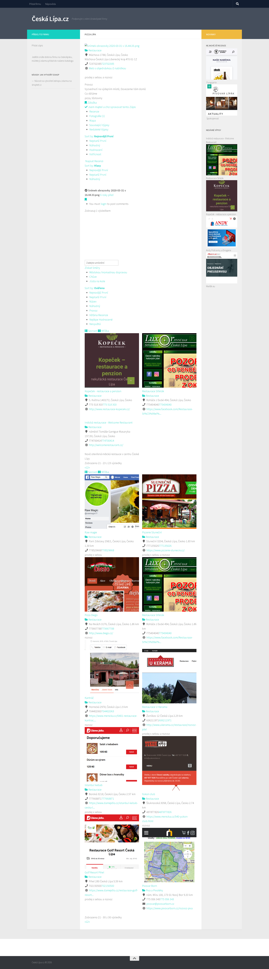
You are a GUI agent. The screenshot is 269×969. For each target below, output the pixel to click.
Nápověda (50, 3)
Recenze (94, 111)
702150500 (107, 886)
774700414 (107, 440)
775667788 (107, 628)
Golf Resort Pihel (94, 872)
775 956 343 (167, 899)
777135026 (165, 546)
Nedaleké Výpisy (98, 129)
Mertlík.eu (210, 286)
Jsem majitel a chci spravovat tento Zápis (111, 107)
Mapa (92, 120)
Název (93, 301)
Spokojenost (213, 118)
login (103, 204)
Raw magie (91, 532)
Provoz (93, 310)
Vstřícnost (95, 154)
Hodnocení (95, 150)
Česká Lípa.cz (50, 19)
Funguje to (212, 82)
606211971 (165, 720)
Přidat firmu (35, 3)
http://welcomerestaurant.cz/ (106, 445)
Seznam (92, 331)
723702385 (107, 64)
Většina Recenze (98, 315)
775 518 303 (110, 404)
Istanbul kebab (93, 785)
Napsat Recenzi (94, 161)
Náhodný (94, 145)
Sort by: (99, 136)
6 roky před (106, 195)
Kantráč (89, 698)
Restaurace (94, 50)
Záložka (92, 102)
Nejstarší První (97, 141)
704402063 (107, 711)
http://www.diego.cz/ (101, 633)
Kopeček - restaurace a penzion (103, 391)
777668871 (107, 798)
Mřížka (105, 331)
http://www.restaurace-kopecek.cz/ (109, 409)
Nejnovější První (98, 170)
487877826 (165, 812)
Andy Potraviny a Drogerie (218, 250)
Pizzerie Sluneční (152, 532)
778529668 (107, 550)
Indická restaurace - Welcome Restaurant (108, 422)
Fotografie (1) (97, 116)
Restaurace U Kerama (154, 707)
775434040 (165, 404)
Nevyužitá (95, 324)
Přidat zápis (37, 45)
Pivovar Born (149, 886)
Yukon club (148, 794)
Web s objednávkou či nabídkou (107, 68)
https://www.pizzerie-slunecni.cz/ (165, 550)
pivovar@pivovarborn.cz (160, 904)
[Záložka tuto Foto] (86, 199)
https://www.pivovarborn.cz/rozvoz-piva (169, 908)
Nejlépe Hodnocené (101, 319)
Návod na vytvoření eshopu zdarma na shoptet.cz (52, 82)
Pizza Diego (91, 615)
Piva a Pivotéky (154, 890)
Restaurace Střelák (153, 391)
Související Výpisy (99, 125)
